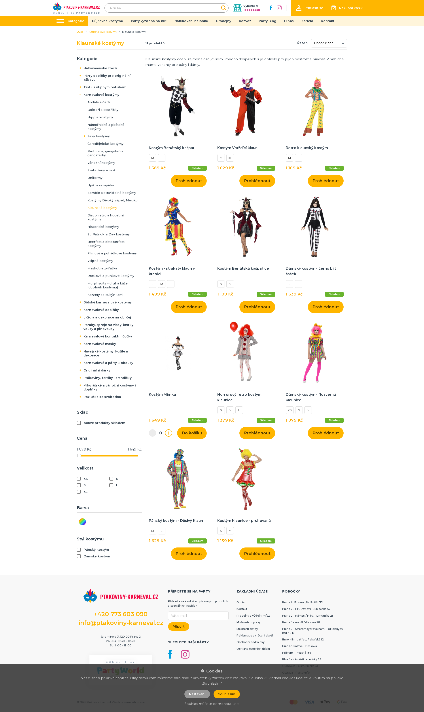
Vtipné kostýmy (100, 261)
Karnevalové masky (99, 344)
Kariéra (307, 21)
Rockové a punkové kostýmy (110, 276)
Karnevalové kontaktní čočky (107, 336)
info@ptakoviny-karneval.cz (120, 623)
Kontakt (327, 21)
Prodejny (223, 21)
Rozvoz (245, 21)
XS (290, 410)
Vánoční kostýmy (101, 163)
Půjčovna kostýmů (107, 21)
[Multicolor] (82, 521)
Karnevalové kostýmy (101, 95)
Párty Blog (267, 21)
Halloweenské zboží (100, 68)
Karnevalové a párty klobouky (108, 363)
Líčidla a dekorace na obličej (107, 317)
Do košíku (192, 433)
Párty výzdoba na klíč (149, 21)
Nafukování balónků (191, 21)
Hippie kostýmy (100, 117)
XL (230, 158)
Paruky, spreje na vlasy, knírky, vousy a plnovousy (108, 327)
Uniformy (94, 178)
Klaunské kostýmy (102, 208)
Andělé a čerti (98, 102)
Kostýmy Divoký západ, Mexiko (112, 200)
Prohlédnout (189, 180)
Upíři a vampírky (100, 185)
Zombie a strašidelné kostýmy (111, 193)
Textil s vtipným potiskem (104, 87)
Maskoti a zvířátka (102, 268)
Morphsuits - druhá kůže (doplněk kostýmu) (107, 285)
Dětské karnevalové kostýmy (107, 302)
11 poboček (251, 9)
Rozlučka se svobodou (102, 397)
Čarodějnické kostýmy (105, 144)
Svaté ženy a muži (101, 170)
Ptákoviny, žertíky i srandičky (107, 378)
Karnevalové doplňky (101, 310)
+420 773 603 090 (121, 614)
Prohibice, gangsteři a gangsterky (105, 153)
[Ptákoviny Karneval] (76, 8)
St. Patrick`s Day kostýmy (108, 234)
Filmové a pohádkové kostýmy (112, 253)
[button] (309, 8)
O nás (289, 21)
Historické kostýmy (103, 227)
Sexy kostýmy (98, 136)
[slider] (79, 455)
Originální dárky (96, 370)
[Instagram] (279, 8)
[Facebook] (270, 8)
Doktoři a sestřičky (102, 110)
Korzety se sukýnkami (105, 295)
